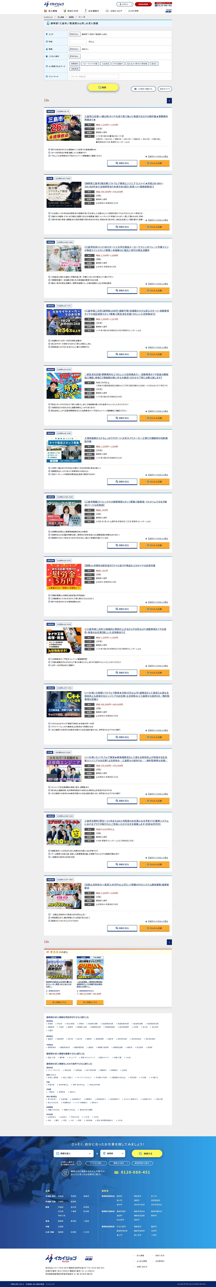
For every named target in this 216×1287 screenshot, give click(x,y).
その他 (128, 1057)
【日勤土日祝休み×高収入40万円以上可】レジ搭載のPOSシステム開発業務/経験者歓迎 (126, 886)
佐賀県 (73, 1232)
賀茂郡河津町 (93, 1024)
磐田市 (50, 1039)
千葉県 (73, 1211)
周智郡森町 (100, 1039)
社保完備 (64, 1099)
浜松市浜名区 (136, 1039)
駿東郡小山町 (82, 1027)
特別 (64, 1120)
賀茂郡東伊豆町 (123, 1024)
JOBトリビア (116, 11)
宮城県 (73, 1196)
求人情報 (52, 11)
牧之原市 (140, 1047)
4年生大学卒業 (94, 1085)
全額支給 (62, 1092)
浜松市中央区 (122, 1039)
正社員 (124, 1070)
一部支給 (51, 1092)
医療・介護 (118, 1057)
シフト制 (86, 1117)
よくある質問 (133, 11)
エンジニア (73, 1057)
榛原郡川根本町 (103, 1047)
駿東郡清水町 (96, 1027)
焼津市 (150, 1047)
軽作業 (62, 1057)
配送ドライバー (105, 1057)
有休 (49, 1120)
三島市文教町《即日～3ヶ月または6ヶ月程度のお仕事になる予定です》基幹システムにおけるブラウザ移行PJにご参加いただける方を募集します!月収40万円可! (126, 822)
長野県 (73, 1201)
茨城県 (61, 1207)
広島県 (61, 1226)
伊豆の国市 (70, 1024)
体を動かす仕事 (101, 1077)
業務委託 (114, 1070)
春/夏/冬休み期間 (86, 1110)
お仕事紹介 (93, 11)
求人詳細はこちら (59, 1002)
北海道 (61, 1196)
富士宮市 (155, 1027)
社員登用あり (76, 1099)
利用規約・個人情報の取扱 (35, 1284)
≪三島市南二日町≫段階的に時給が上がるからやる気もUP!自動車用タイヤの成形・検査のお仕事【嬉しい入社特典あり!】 (125, 630)
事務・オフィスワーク (88, 1057)
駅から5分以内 (53, 1102)
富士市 (145, 1027)
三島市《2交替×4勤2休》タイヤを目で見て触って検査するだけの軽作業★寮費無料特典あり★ (126, 118)
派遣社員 (79, 1070)
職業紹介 (103, 1070)
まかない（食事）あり (131, 1099)
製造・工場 (51, 1057)
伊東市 (81, 1024)
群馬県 (86, 1207)
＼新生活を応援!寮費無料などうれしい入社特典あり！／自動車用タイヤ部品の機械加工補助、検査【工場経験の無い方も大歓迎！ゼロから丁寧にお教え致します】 (126, 376)
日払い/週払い (68, 1077)
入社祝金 (105, 63)
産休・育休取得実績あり (105, 1120)
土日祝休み (52, 1117)
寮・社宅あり (52, 1099)
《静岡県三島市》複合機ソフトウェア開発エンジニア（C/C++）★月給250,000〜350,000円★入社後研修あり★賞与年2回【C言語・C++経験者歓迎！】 (123, 185)
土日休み (63, 1117)
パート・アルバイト (54, 1070)
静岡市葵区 (52, 1047)
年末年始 (89, 1120)
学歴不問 (51, 1085)
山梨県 (61, 1201)
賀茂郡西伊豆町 (107, 1024)
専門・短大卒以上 (79, 1085)
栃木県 (73, 1207)
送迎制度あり (115, 1099)
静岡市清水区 (65, 1047)
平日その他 (75, 1117)
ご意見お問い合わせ (17, 1284)
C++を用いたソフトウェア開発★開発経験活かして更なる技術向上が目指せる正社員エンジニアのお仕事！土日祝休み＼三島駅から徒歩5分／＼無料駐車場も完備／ (126, 759)
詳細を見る (124, 163)
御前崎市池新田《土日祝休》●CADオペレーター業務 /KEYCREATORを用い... (59, 984)
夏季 (79, 1120)
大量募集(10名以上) (118, 1077)
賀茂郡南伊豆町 (153, 1024)
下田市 (61, 1027)
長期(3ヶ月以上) (69, 1110)
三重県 (86, 1221)
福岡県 (61, 1232)
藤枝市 (129, 1047)
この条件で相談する (145, 89)
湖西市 (89, 1039)
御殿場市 (51, 1027)
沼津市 (136, 1027)
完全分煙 (159, 1099)
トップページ (48, 17)
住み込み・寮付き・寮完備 (137, 63)
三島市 (50, 1030)
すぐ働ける (154, 1077)
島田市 (90, 1047)
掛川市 (70, 1039)
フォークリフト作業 (90, 63)
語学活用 (133, 1077)
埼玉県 (61, 1211)
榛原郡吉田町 (118, 1047)
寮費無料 (74, 63)
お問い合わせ (142, 1266)
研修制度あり (101, 1099)
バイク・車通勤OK (81, 1102)
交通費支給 (67, 1102)
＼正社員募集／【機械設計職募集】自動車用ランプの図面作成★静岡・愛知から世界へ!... (90, 984)
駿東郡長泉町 (110, 1027)
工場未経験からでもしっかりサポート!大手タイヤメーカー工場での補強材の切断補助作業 (126, 439)
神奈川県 (61, 1215)
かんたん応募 (156, 163)
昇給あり (95, 1102)
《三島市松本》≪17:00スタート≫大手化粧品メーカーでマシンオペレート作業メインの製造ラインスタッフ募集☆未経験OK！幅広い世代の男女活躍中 (126, 248)
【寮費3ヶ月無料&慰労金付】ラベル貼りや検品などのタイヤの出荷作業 (119, 565)
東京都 (86, 1211)
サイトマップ (50, 1284)
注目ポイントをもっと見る (158, 156)
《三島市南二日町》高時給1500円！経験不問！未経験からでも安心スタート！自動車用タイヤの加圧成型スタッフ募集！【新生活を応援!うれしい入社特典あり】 (126, 312)
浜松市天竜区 (150, 1039)
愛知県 (73, 1221)
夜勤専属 (74, 68)
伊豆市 (59, 1024)
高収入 (154, 63)
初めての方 (73, 11)
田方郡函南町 (124, 1027)
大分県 (86, 1232)
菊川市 (79, 1039)
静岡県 (71, 17)
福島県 (86, 1196)
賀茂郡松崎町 (138, 1024)
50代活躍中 (118, 63)
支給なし (73, 1092)
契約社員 (68, 1070)
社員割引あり (147, 1099)
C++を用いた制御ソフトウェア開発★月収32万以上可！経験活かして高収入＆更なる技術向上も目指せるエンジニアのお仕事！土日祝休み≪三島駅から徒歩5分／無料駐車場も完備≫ (127, 696)
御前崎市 (60, 1039)
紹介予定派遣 (91, 1070)
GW (72, 1120)
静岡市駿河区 (79, 1047)
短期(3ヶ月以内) (53, 1110)
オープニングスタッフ (84, 1077)
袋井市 (110, 1039)
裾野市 (70, 1027)
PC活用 (143, 1077)
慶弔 (57, 1120)
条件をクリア (165, 89)
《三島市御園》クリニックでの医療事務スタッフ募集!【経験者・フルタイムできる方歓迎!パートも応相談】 (125, 503)
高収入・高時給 (53, 1077)
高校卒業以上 (63, 1085)
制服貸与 (89, 1099)
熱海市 (50, 1024)
